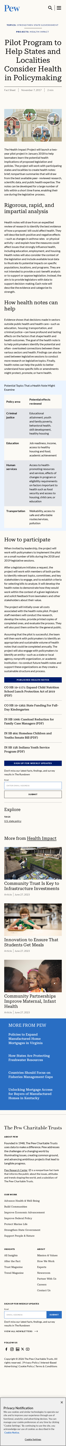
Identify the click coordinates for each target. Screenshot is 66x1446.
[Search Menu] (50, 8)
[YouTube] (28, 1349)
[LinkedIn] (17, 1349)
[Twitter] (22, 1349)
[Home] (33, 1128)
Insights (9, 1249)
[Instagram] (12, 1349)
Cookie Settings (33, 1439)
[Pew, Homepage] (12, 7)
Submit (33, 794)
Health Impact (41, 838)
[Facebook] (6, 1349)
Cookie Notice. (12, 1432)
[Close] (62, 1402)
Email (6, 780)
